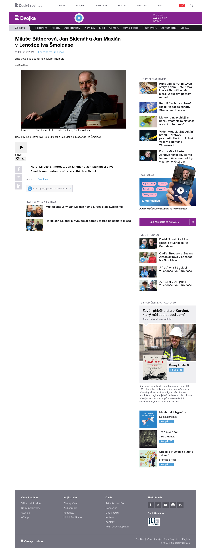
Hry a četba (131, 27)
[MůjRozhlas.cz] (21, 65)
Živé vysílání (148, 195)
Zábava (20, 27)
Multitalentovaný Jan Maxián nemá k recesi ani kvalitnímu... (85, 206)
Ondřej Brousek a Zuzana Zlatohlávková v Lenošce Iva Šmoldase (176, 257)
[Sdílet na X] (18, 177)
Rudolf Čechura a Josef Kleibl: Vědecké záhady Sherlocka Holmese (175, 107)
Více (184, 27)
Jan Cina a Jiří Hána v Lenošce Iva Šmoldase (175, 283)
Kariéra (110, 517)
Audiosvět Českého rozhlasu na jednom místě (163, 208)
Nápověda (111, 508)
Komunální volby (30, 508)
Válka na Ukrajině (31, 503)
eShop (25, 517)
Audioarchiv (160, 18)
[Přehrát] (21, 147)
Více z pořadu (150, 235)
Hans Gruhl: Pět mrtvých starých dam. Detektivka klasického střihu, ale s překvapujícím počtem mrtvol (175, 90)
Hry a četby (148, 184)
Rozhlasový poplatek (117, 526)
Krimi (162, 184)
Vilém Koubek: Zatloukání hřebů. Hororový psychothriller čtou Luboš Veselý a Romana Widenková (176, 138)
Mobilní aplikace (72, 517)
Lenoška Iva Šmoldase (51, 52)
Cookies (140, 539)
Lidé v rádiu (112, 512)
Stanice (122, 5)
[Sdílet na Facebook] (18, 169)
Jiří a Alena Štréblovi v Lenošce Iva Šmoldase (175, 269)
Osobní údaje (154, 539)
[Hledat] (192, 5)
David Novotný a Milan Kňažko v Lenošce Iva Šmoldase (174, 243)
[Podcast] (18, 159)
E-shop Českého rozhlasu (158, 302)
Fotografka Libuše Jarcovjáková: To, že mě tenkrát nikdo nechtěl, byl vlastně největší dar (176, 156)
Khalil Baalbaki (64, 130)
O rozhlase (141, 5)
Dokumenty (169, 27)
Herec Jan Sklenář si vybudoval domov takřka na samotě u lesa (88, 220)
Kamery (157, 21)
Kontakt (110, 522)
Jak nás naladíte (115, 503)
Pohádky (146, 189)
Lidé (102, 27)
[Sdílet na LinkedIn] (18, 185)
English (186, 539)
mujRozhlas (102, 5)
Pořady (55, 27)
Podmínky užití (171, 539)
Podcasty (68, 512)
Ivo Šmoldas (41, 179)
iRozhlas (61, 5)
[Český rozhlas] (28, 5)
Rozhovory (149, 27)
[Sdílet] (23, 159)
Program (80, 5)
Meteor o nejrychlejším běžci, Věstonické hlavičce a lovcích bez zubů (176, 121)
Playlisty (89, 27)
